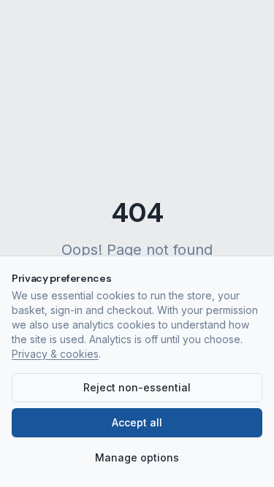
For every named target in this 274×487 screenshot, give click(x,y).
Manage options (137, 457)
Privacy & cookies (55, 354)
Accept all (137, 422)
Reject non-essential (137, 387)
